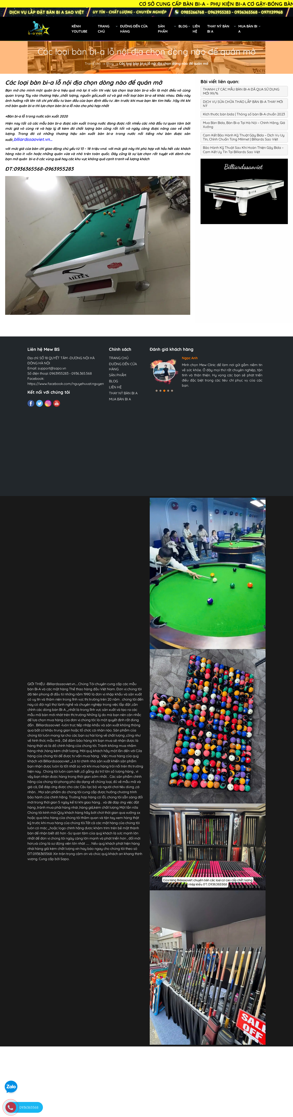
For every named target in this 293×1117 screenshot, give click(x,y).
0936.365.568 (81, 373)
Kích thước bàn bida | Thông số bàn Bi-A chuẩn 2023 (244, 114)
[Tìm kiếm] (267, 28)
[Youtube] (56, 403)
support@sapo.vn (52, 368)
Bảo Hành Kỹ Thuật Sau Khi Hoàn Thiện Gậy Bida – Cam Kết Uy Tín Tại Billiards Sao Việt (243, 149)
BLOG (182, 26)
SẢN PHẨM (163, 28)
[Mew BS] (244, 191)
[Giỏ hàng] (286, 28)
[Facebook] (30, 403)
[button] (157, 391)
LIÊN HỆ (196, 28)
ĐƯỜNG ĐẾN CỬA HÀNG (134, 28)
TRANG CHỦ (103, 28)
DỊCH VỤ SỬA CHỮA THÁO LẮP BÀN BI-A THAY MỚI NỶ (243, 103)
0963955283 (58, 373)
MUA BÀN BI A (247, 28)
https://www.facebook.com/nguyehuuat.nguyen (65, 383)
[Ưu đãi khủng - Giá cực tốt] (146, 12)
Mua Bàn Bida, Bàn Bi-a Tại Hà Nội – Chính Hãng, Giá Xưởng (244, 125)
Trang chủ (93, 63)
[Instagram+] (48, 403)
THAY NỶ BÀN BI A (218, 28)
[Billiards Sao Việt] (58, 28)
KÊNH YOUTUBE (79, 28)
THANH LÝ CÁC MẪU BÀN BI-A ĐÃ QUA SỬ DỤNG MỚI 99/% (241, 91)
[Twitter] (39, 403)
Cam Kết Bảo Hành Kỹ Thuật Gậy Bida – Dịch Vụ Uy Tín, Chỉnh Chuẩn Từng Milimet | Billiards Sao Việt (243, 137)
